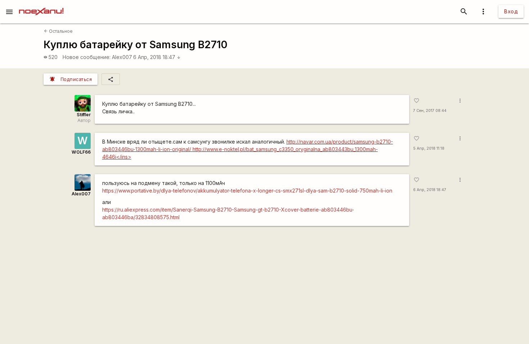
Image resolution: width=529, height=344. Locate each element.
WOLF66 (81, 152)
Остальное (58, 31)
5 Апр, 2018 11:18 (428, 148)
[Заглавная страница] (41, 5)
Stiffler (84, 114)
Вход (511, 11)
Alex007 (122, 57)
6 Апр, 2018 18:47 (157, 57)
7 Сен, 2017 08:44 (430, 110)
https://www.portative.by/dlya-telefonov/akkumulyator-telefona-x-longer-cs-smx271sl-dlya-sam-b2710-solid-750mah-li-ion (247, 190)
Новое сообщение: (86, 57)
